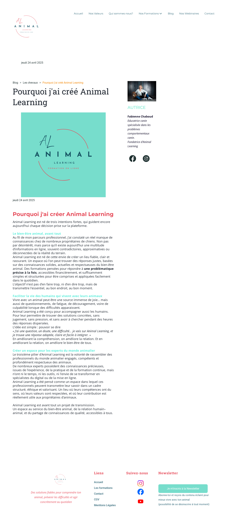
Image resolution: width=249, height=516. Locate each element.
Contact (209, 13)
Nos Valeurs (96, 13)
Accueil (78, 13)
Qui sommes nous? (121, 13)
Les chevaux (30, 82)
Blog (171, 13)
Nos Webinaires (189, 13)
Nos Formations (149, 13)
